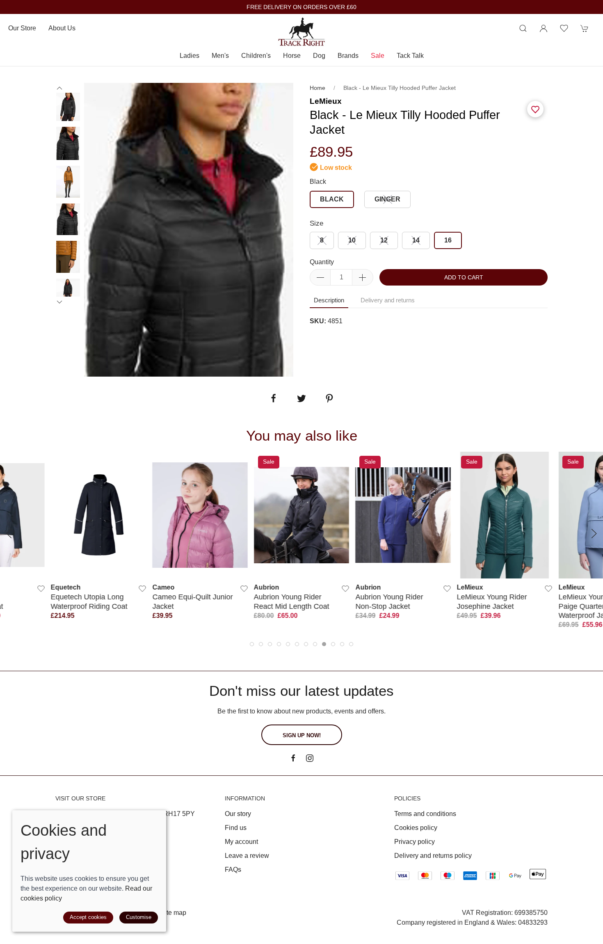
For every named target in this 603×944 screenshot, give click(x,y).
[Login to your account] (543, 28)
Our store (22, 28)
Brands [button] (348, 55)
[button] (523, 28)
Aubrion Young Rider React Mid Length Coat (291, 601)
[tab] (252, 644)
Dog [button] (319, 55)
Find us (236, 827)
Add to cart (463, 277)
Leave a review (247, 855)
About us (61, 28)
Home (317, 88)
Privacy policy (414, 841)
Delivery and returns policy (433, 855)
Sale (377, 55)
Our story (238, 813)
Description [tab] (329, 300)
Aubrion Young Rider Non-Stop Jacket (389, 601)
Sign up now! (302, 735)
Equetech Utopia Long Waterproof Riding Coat (89, 601)
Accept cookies (88, 917)
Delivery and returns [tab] (388, 300)
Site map (173, 912)
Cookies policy (415, 827)
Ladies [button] (189, 55)
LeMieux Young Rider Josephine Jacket (492, 601)
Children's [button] (256, 55)
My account (241, 841)
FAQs (233, 869)
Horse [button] (292, 55)
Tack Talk (410, 55)
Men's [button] (220, 55)
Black (318, 181)
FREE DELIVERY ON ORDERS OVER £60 (301, 7)
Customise (138, 917)
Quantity (322, 261)
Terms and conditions (425, 813)
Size (316, 223)
